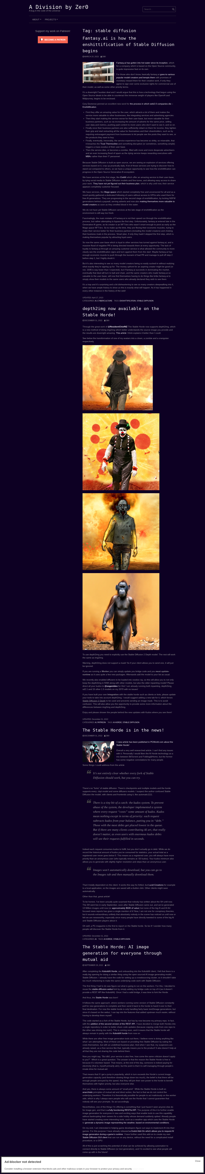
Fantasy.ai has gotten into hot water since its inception (142, 63)
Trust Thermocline (109, 144)
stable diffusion (145, 301)
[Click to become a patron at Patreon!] (53, 39)
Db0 (104, 57)
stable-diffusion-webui (102, 989)
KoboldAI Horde (109, 971)
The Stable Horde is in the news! (123, 730)
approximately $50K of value (125, 908)
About (37, 20)
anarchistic (88, 1092)
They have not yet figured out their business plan (116, 183)
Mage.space (110, 192)
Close (197, 1161)
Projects (52, 20)
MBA (88, 156)
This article (121, 333)
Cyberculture (104, 301)
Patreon (101, 722)
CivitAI (123, 177)
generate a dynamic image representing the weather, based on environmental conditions (127, 1122)
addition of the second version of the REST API (112, 1024)
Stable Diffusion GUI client (95, 1137)
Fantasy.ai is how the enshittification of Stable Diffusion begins (128, 44)
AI (95, 301)
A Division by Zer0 (58, 7)
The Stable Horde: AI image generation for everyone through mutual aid (122, 953)
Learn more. (139, 1169)
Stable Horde (102, 997)
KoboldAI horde (120, 1033)
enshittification (128, 301)
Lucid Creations (156, 885)
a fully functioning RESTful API (121, 1110)
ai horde (117, 722)
